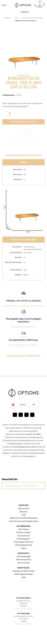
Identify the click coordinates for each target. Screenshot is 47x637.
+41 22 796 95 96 (26, 624)
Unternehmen (23, 529)
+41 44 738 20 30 (26, 608)
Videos (23, 548)
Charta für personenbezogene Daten (23, 521)
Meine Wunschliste (23, 559)
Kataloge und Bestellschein (23, 571)
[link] (17, 138)
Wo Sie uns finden (24, 532)
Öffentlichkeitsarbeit (23, 545)
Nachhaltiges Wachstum (23, 542)
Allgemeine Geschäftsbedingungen (23, 518)
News (23, 577)
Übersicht (23, 511)
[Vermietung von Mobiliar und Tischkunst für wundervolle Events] (23, 5)
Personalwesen (23, 535)
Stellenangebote (23, 539)
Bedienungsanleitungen (23, 574)
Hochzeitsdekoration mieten (25, 447)
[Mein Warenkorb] (43, 6)
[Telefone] (35, 5)
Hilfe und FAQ (23, 508)
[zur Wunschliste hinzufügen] (20, 130)
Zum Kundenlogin (23, 556)
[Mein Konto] (40, 6)
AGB (23, 515)
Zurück (24, 12)
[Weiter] (42, 484)
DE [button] (40, 1)
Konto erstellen (23, 563)
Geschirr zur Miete (33, 434)
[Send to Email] (27, 130)
